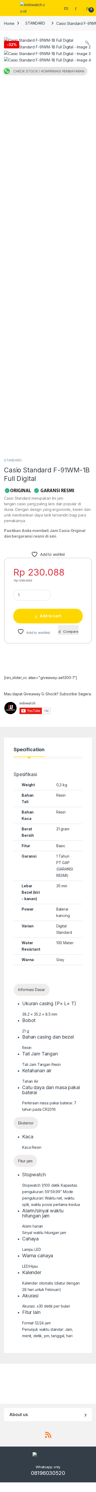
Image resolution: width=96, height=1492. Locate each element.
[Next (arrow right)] (86, 741)
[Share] (67, 6)
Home (9, 23)
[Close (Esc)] (78, 6)
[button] (87, 42)
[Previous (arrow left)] (9, 741)
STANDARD (35, 23)
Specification (29, 749)
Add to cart (50, 616)
